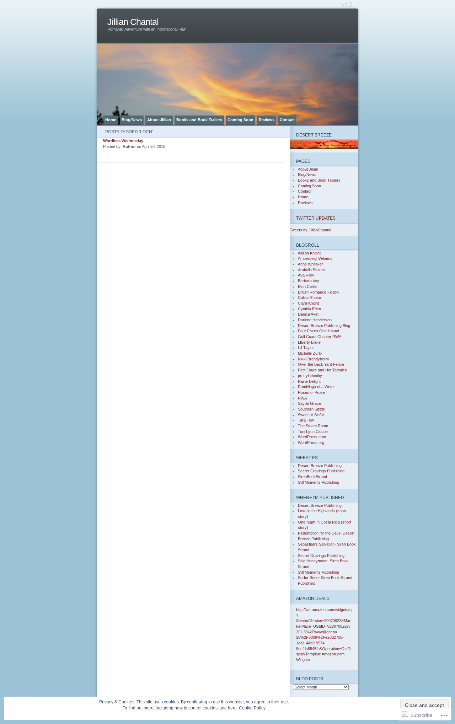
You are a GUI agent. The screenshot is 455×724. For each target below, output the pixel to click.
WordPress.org (311, 442)
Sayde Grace (309, 403)
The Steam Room (313, 426)
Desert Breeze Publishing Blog (324, 325)
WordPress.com (312, 437)
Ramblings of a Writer (316, 387)
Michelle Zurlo (310, 353)
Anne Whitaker (310, 264)
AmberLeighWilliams (315, 258)
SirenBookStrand (312, 476)
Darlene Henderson (315, 320)
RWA (302, 398)
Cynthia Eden (309, 309)
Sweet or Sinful (310, 415)
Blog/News (132, 120)
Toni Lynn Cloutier (313, 431)
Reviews (266, 120)
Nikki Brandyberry (313, 359)
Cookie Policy (252, 708)
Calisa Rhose (309, 297)
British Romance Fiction (318, 292)
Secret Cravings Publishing (321, 471)
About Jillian (159, 120)
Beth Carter (308, 286)
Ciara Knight (308, 303)
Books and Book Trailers (199, 120)
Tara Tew (306, 420)
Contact (287, 120)
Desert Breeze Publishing (320, 465)
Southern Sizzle (311, 409)
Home (110, 120)
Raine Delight (309, 381)
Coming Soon (240, 120)
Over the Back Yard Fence (321, 364)
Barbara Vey (308, 281)
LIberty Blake (309, 342)
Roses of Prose (311, 392)
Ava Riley (306, 275)
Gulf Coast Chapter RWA (319, 336)
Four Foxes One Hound (318, 331)
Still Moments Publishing (318, 482)
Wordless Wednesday (123, 141)
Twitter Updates (316, 218)
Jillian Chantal (133, 22)
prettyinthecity (310, 376)
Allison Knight (309, 253)
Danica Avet (308, 314)
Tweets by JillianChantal (310, 230)
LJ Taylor (306, 347)
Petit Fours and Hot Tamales (322, 370)
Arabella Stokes (311, 270)
